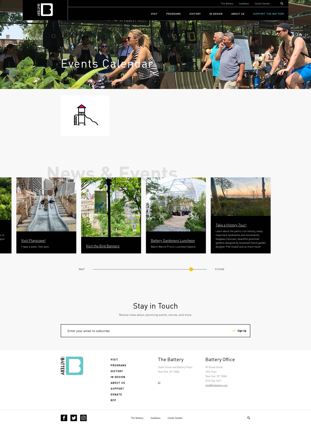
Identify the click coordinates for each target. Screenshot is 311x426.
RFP (113, 400)
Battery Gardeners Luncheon (173, 240)
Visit (154, 13)
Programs (173, 13)
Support (117, 388)
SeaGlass (244, 3)
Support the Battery (268, 13)
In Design (216, 13)
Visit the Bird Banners (103, 246)
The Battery (227, 3)
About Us (237, 13)
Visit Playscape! (33, 240)
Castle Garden (262, 3)
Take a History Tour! (231, 225)
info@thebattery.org (216, 385)
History (195, 13)
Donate (116, 394)
